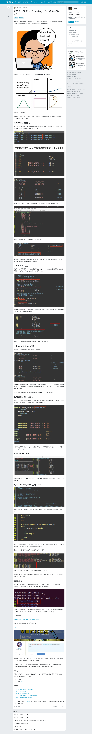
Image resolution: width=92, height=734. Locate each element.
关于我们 (69, 74)
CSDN (68, 95)
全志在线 (73, 95)
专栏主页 (77, 22)
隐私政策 (79, 72)
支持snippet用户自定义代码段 (75, 41)
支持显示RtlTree (72, 38)
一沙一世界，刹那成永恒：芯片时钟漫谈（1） (28, 695)
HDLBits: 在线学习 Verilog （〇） (22, 714)
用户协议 (74, 72)
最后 (69, 45)
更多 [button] (63, 707)
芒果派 (77, 95)
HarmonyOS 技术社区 (72, 93)
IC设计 (28, 701)
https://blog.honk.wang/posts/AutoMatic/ (25, 627)
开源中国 (79, 89)
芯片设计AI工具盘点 (21, 691)
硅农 (22, 682)
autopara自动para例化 (73, 34)
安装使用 (70, 43)
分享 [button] (59, 707)
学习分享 (21, 17)
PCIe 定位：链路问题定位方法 (24, 693)
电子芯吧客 (80, 93)
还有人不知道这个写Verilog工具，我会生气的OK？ (37, 12)
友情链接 (69, 87)
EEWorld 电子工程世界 (74, 83)
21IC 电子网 (77, 91)
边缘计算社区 (70, 91)
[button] (8, 16)
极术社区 (11, 2)
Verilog (16, 17)
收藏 (55, 707)
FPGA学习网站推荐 (19, 726)
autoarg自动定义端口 (73, 36)
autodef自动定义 (72, 32)
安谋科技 (69, 89)
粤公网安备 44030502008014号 (75, 78)
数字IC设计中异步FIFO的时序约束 (25, 697)
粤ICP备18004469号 (72, 76)
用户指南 (69, 72)
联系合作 (74, 74)
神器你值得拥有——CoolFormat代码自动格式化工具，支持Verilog (31, 720)
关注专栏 (71, 22)
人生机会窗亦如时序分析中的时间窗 (25, 689)
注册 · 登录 (83, 2)
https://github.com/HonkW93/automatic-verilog (27, 619)
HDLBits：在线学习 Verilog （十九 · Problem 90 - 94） (28, 729)
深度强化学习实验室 (71, 97)
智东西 (78, 97)
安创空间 (74, 89)
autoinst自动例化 (72, 30)
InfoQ (83, 89)
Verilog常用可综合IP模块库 (21, 723)
